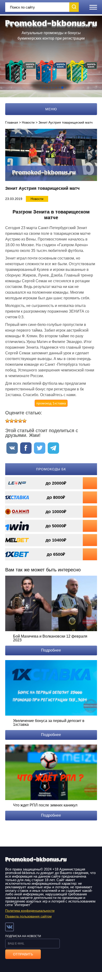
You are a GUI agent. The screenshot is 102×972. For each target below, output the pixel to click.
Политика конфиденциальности (30, 910)
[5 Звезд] (24, 421)
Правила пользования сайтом (28, 916)
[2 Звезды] (11, 421)
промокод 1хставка (51, 403)
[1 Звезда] (7, 421)
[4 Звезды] (20, 421)
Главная (11, 122)
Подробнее (51, 650)
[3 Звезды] (16, 421)
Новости (28, 122)
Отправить (23, 954)
